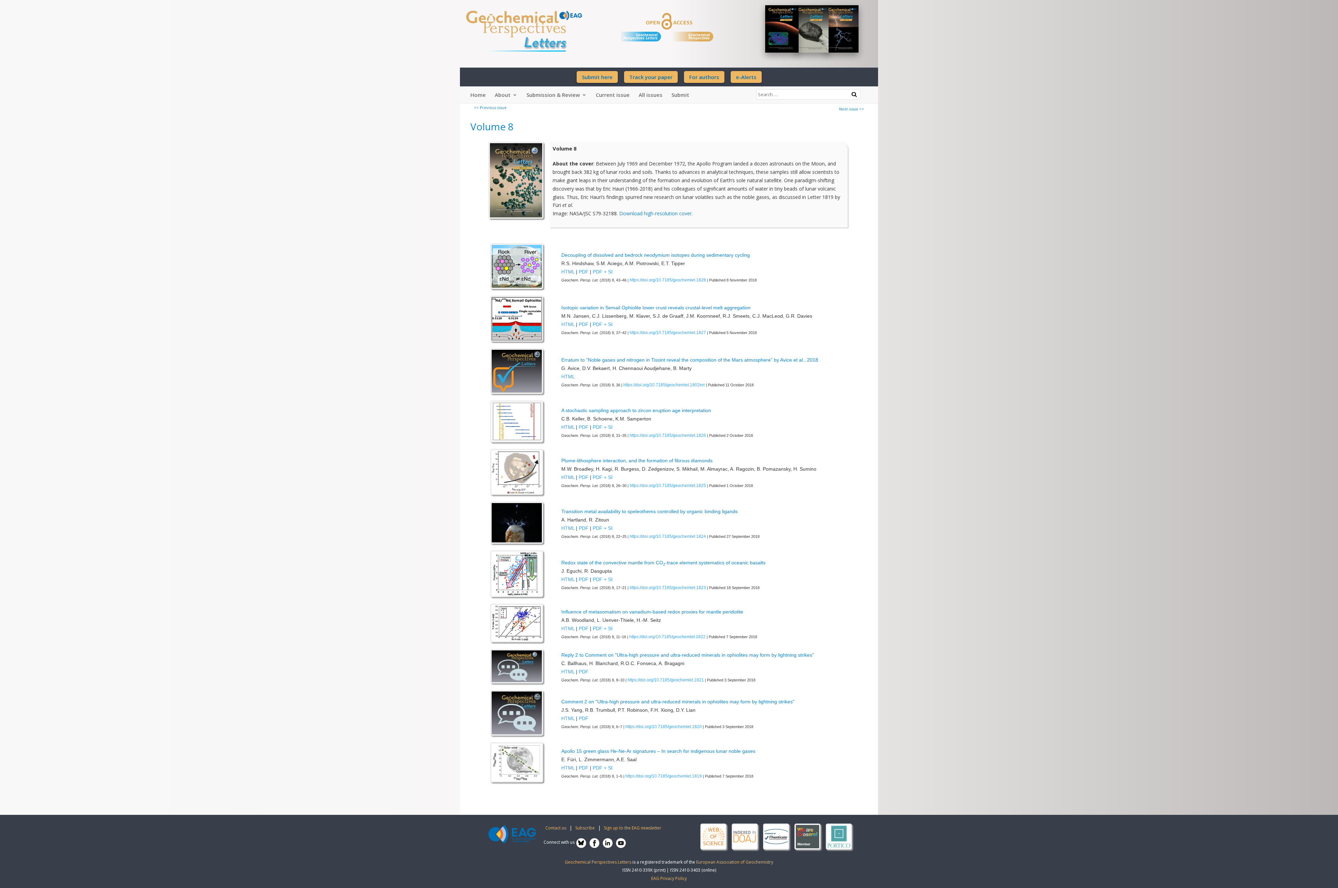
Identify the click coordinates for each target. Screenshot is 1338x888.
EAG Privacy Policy (669, 878)
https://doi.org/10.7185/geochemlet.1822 (667, 636)
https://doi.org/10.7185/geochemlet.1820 (663, 726)
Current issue (613, 94)
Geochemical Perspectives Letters (640, 36)
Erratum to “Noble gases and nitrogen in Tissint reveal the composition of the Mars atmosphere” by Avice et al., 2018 (689, 360)
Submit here (597, 77)
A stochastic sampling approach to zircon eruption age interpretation (636, 410)
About (502, 94)
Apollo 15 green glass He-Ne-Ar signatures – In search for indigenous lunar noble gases (658, 751)
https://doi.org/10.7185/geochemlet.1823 (668, 587)
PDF (584, 272)
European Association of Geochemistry (734, 862)
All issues (650, 94)
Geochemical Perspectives (699, 36)
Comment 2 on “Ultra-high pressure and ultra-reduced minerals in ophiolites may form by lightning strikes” (677, 701)
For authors (704, 77)
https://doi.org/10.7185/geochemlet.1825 (668, 485)
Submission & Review (553, 94)
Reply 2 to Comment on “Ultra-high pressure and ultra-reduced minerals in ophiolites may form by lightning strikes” (687, 655)
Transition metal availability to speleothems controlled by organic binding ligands (649, 511)
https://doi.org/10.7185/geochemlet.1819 (663, 776)
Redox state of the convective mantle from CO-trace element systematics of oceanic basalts (663, 562)
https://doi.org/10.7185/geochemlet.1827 (668, 332)
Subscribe (585, 828)
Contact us (555, 828)
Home (478, 94)
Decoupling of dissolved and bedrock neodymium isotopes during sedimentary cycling (655, 255)
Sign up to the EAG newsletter (632, 828)
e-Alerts (746, 77)
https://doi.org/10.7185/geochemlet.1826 (668, 435)
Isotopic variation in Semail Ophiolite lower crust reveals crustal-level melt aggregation (656, 307)
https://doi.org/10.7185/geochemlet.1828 (668, 280)
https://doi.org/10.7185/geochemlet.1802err (664, 385)
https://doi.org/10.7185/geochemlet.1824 (668, 536)
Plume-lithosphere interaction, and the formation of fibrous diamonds (637, 460)
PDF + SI (603, 272)
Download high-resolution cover (655, 213)
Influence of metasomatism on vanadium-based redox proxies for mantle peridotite (652, 612)
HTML (568, 272)
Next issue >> (851, 108)
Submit (680, 94)
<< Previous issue (490, 107)
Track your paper (650, 77)
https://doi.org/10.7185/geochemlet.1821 (666, 680)
